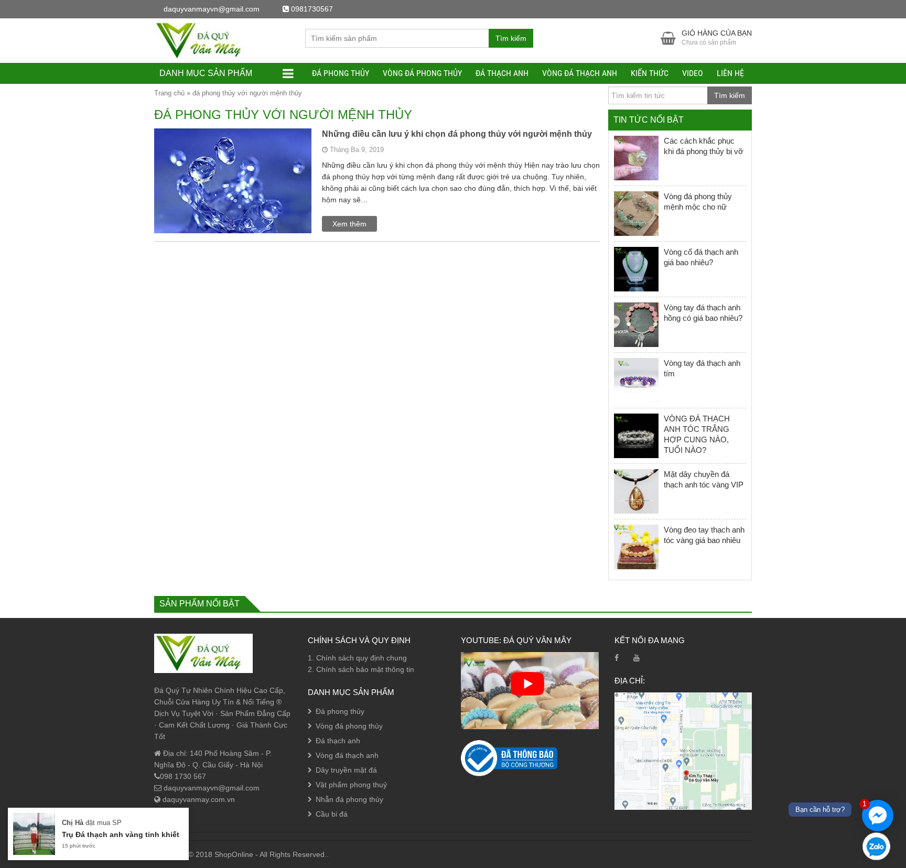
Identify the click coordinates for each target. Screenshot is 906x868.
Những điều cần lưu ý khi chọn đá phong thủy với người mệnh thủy (457, 133)
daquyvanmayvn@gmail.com (210, 788)
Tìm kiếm (510, 38)
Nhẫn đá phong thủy (349, 799)
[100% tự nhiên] (203, 40)
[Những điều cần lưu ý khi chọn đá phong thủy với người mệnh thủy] (232, 201)
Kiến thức (649, 73)
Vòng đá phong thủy (422, 73)
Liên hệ (730, 73)
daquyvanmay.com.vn (197, 799)
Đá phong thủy (340, 73)
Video (692, 73)
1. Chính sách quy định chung (357, 658)
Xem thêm (349, 224)
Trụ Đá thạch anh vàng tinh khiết (120, 834)
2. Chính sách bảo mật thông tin (361, 669)
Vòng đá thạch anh (579, 73)
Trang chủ (169, 93)
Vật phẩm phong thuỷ (351, 784)
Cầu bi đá (332, 814)
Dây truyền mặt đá (346, 770)
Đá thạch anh (502, 73)
